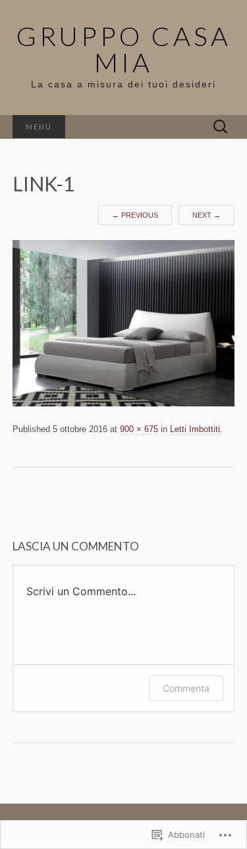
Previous (135, 215)
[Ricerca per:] (220, 127)
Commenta (186, 688)
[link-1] (124, 323)
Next (206, 215)
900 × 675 (139, 429)
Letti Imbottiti (195, 429)
